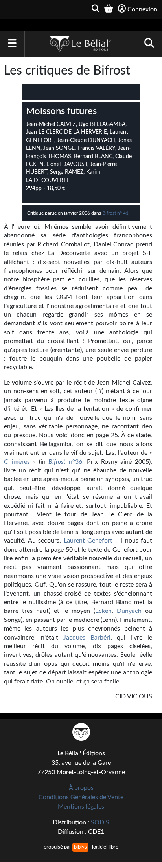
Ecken (103, 611)
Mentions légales (81, 807)
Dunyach (129, 611)
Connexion (142, 9)
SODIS (100, 822)
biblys (80, 847)
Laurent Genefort (88, 541)
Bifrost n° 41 (115, 213)
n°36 (65, 462)
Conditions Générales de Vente (81, 797)
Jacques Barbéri (86, 637)
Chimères (18, 462)
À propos (81, 788)
